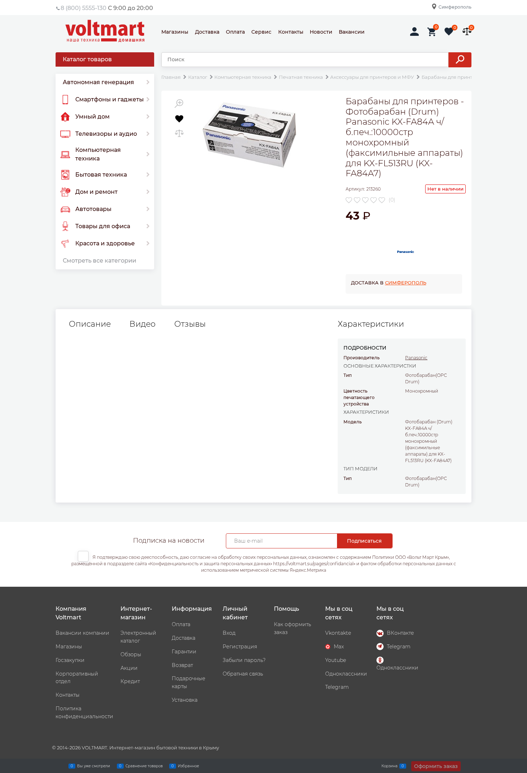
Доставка (207, 32)
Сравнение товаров (144, 765)
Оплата (235, 32)
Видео (142, 324)
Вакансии (352, 32)
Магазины (174, 32)
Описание (90, 324)
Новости (321, 32)
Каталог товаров (87, 59)
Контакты (290, 32)
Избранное (188, 765)
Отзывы (190, 324)
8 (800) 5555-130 (83, 8)
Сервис (261, 32)
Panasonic (416, 357)
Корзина (389, 765)
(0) (392, 200)
